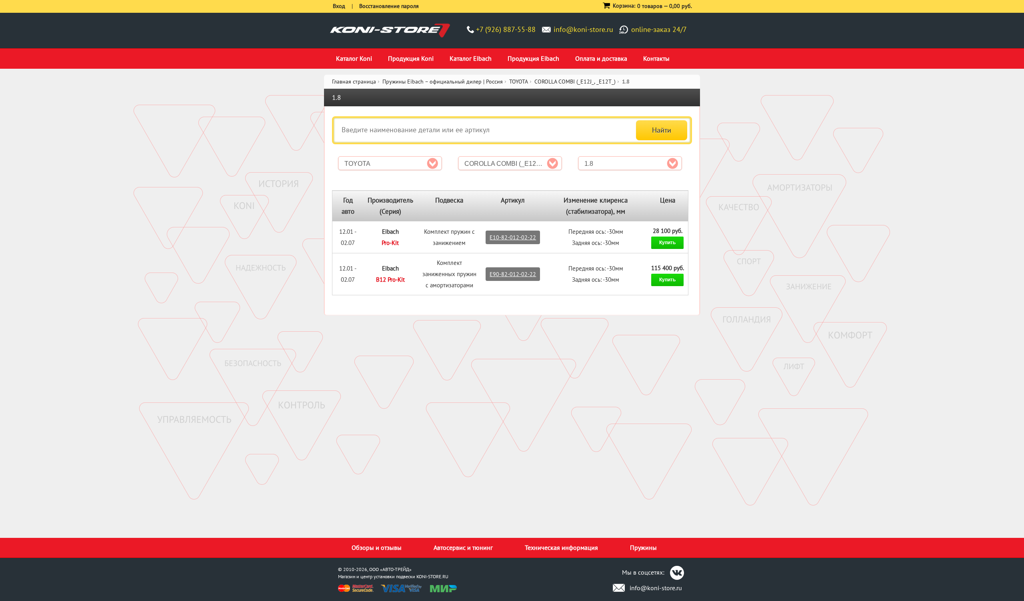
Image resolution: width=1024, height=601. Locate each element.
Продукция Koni (411, 58)
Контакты (656, 58)
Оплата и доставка (601, 58)
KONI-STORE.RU (432, 576)
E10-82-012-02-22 (513, 237)
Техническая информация (561, 547)
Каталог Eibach (471, 58)
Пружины (643, 547)
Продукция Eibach (533, 58)
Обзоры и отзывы (377, 547)
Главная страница (354, 81)
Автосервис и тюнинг (463, 547)
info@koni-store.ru (583, 29)
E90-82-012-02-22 (513, 274)
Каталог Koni (354, 58)
